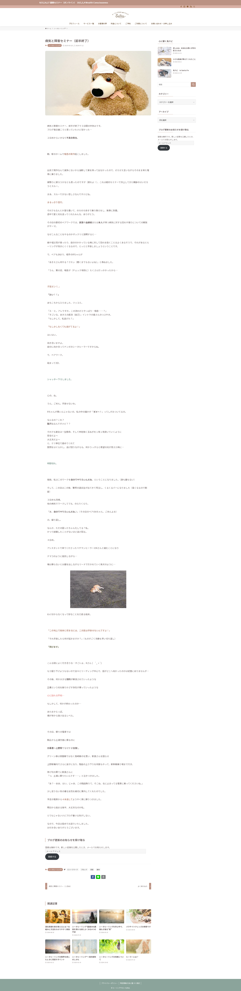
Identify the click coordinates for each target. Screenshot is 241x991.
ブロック (84, 869)
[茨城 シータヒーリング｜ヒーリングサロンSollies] (120, 15)
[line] (187, 6)
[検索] (194, 6)
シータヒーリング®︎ (55, 45)
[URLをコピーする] (103, 877)
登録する (52, 856)
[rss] (191, 6)
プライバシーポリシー (109, 983)
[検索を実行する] (193, 84)
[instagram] (184, 6)
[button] (93, 877)
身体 (98, 869)
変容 (91, 869)
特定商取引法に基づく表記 (130, 983)
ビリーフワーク (72, 869)
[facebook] (181, 6)
